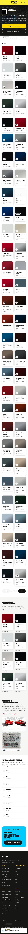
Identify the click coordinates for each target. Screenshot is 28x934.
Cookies (16, 908)
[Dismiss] (26, 929)
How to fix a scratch (6, 900)
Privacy (16, 905)
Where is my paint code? (14, 31)
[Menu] (2, 2)
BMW (16, 871)
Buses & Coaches (6, 885)
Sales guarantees (6, 911)
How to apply (5, 897)
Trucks (3, 882)
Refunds (17, 902)
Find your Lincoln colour (14, 26)
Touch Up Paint (9, 7)
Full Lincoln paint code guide (9, 714)
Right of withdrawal (19, 897)
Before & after (5, 908)
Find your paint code (6, 894)
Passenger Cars (5, 871)
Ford (16, 879)
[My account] (21, 2)
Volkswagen (17, 868)
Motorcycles (4, 874)
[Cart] (24, 2)
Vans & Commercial (6, 879)
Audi (16, 882)
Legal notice (17, 891)
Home (3, 7)
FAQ (3, 902)
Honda (16, 877)
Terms (16, 894)
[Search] (25, 38)
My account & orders (6, 891)
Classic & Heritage (6, 877)
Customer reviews (6, 905)
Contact (3, 913)
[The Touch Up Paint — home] (14, 2)
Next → (22, 591)
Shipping (17, 900)
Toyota (16, 874)
